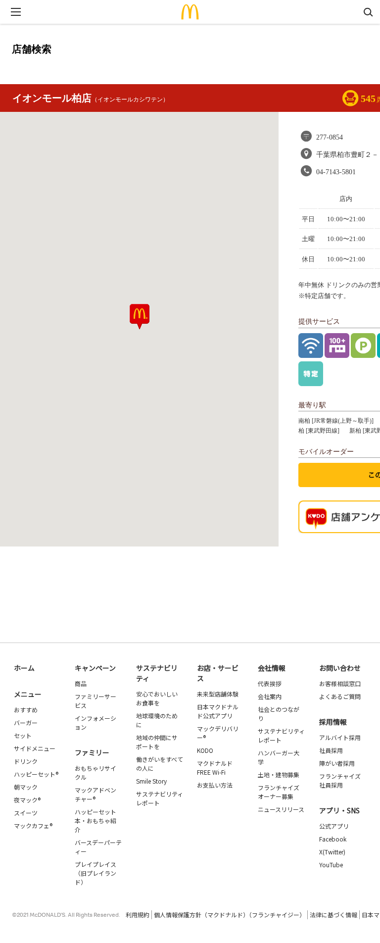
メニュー (28, 694)
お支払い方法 (215, 785)
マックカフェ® (33, 825)
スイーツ (26, 812)
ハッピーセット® (36, 774)
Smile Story (151, 781)
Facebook (332, 839)
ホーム (24, 668)
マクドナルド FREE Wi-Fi (215, 767)
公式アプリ (334, 826)
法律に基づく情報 (333, 914)
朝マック (26, 787)
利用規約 (137, 914)
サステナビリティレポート (159, 798)
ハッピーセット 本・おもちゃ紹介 (95, 820)
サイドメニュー (34, 748)
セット (23, 735)
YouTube (331, 864)
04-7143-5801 (336, 172)
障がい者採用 (337, 763)
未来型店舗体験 (217, 694)
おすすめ (26, 709)
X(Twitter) (332, 851)
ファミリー (92, 752)
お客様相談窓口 (340, 683)
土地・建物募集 (278, 774)
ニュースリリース (281, 809)
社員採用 (331, 750)
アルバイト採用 (340, 737)
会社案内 (270, 696)
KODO (205, 750)
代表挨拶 (270, 683)
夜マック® (27, 799)
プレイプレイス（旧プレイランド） (95, 873)
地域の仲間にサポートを (157, 741)
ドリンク (26, 761)
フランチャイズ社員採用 (340, 780)
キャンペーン (95, 668)
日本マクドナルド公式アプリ (217, 711)
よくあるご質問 (340, 696)
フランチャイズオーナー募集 (278, 791)
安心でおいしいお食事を (157, 698)
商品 (81, 683)
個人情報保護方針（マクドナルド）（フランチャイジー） (229, 914)
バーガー (26, 722)
